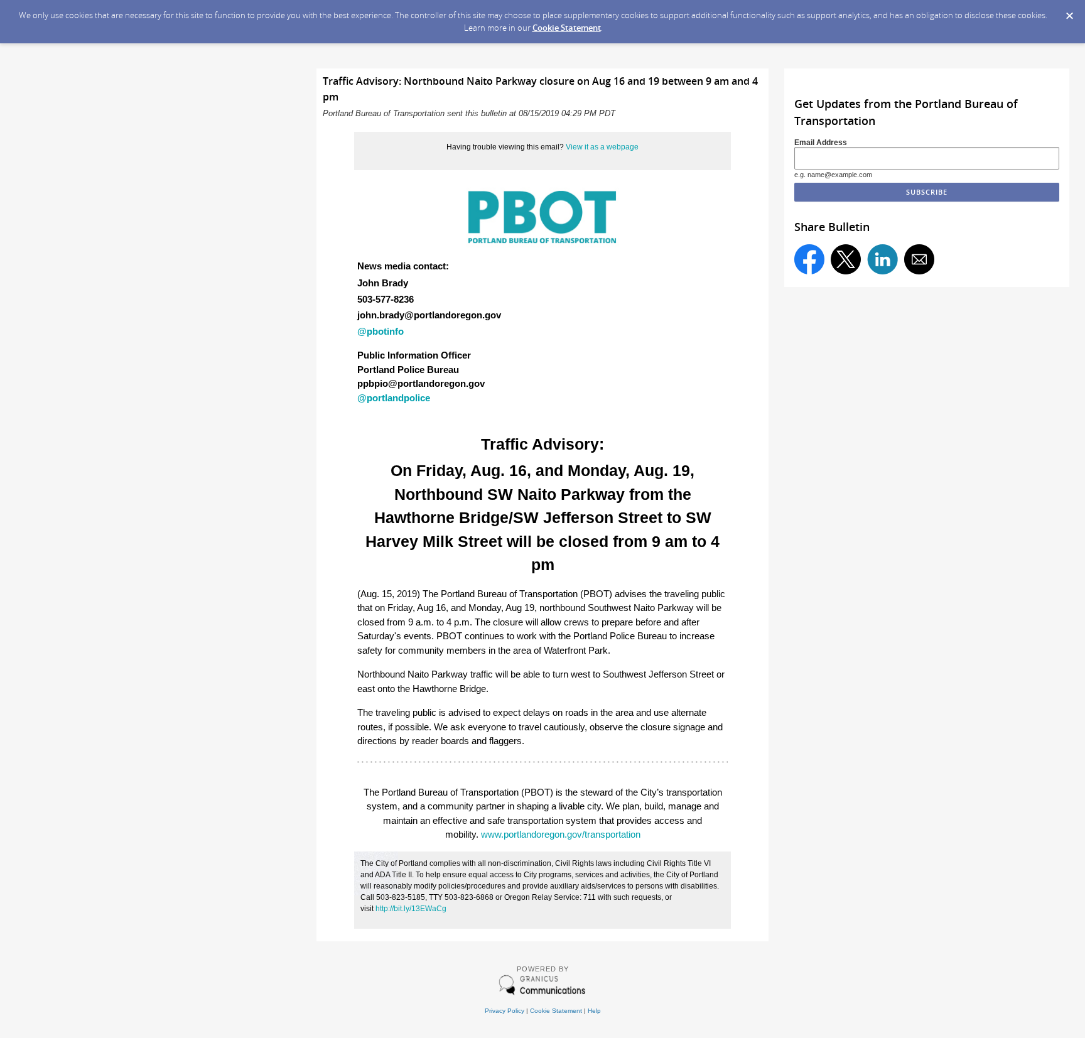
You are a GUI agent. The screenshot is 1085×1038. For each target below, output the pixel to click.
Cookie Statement (566, 27)
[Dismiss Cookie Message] (1069, 12)
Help (594, 1010)
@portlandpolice (393, 397)
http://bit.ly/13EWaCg (410, 908)
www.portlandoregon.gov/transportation (560, 834)
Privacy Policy (504, 1010)
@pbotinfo (380, 331)
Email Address (820, 142)
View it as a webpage (602, 147)
